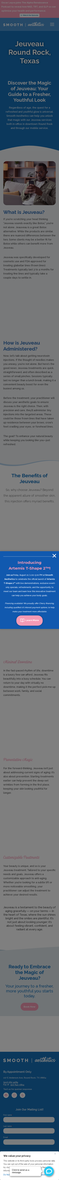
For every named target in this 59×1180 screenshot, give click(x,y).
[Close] (56, 1153)
